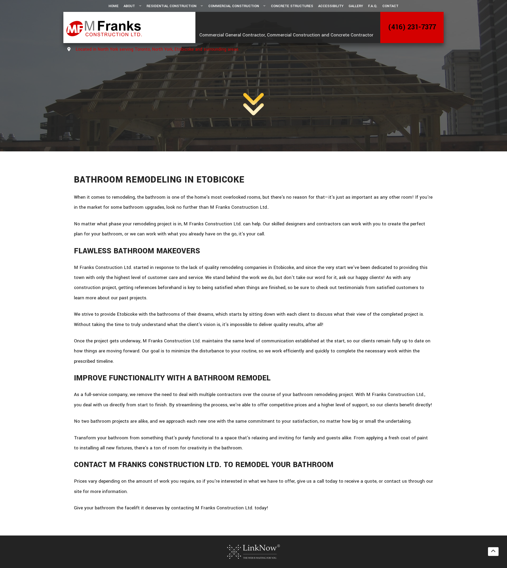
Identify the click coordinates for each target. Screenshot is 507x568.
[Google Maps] (68, 49)
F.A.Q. (372, 5)
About (129, 5)
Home (114, 5)
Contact (390, 5)
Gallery (356, 5)
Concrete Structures (292, 5)
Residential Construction (171, 5)
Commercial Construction (233, 5)
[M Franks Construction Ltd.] (127, 27)
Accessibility (331, 5)
